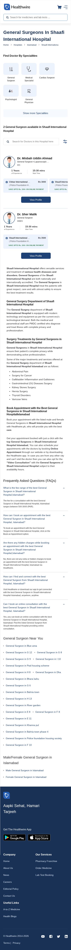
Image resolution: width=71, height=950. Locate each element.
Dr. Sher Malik (27, 214)
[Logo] (6, 795)
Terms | (7, 943)
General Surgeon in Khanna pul (22, 725)
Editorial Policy (10, 889)
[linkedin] (66, 936)
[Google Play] (14, 837)
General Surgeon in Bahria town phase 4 (27, 731)
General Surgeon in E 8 (18, 712)
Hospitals (18, 45)
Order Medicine (44, 868)
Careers (7, 882)
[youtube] (43, 936)
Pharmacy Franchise (46, 861)
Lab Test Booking (44, 875)
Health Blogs (10, 916)
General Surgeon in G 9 (18, 659)
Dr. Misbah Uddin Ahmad (34, 158)
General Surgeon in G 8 (49, 652)
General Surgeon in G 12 (19, 652)
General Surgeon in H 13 (19, 698)
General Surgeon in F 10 (19, 745)
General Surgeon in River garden (23, 705)
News (6, 875)
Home (6, 45)
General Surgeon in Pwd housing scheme (27, 665)
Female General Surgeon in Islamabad (26, 777)
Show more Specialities (35, 113)
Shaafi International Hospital (54, 45)
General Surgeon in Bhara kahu (22, 679)
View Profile (36, 199)
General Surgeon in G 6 (18, 685)
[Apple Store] (39, 837)
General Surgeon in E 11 (19, 718)
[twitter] (58, 936)
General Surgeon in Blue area (21, 645)
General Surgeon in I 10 (48, 659)
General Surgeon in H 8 (18, 672)
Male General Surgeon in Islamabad (25, 770)
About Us (8, 868)
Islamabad (31, 45)
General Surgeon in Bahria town (22, 692)
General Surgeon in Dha (48, 672)
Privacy (16, 943)
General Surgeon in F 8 (47, 712)
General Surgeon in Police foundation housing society (34, 738)
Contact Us (9, 895)
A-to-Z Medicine (11, 909)
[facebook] (50, 936)
